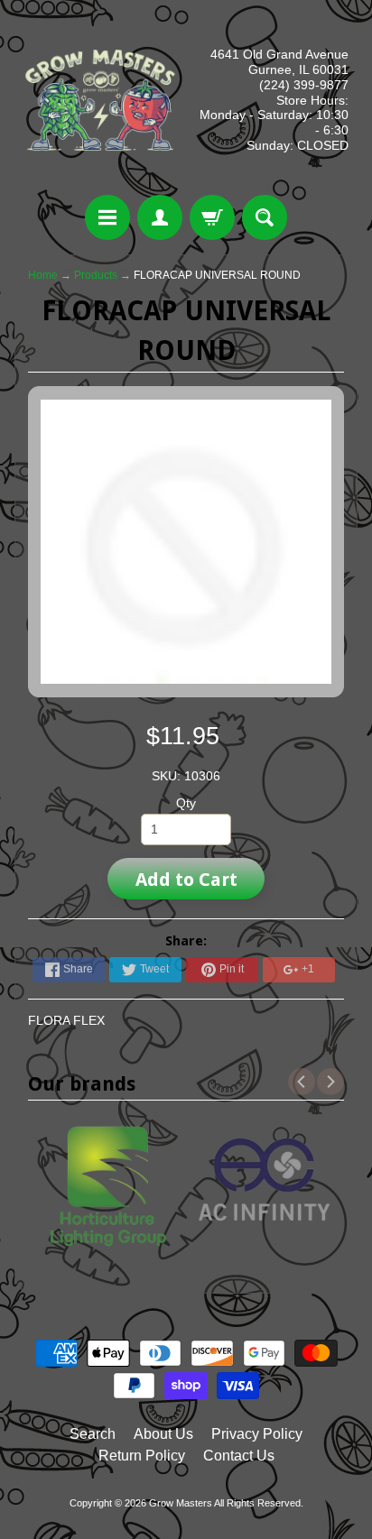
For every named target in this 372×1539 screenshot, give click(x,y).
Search (93, 1434)
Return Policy (141, 1455)
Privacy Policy (256, 1434)
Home (43, 275)
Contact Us (238, 1455)
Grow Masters (180, 1503)
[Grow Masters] (100, 100)
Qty (186, 803)
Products (95, 275)
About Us (163, 1434)
